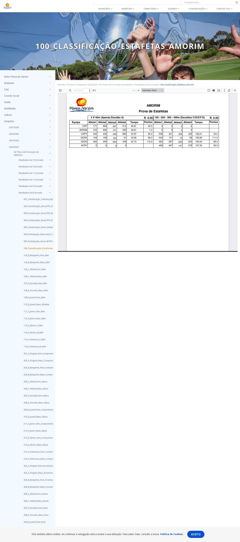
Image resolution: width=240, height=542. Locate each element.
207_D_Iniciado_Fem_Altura (35, 395)
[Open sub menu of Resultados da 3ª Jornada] (50, 166)
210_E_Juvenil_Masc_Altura (35, 416)
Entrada (61, 84)
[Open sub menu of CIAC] (50, 89)
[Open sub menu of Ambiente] (50, 83)
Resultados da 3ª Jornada (30, 166)
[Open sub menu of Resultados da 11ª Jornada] (50, 173)
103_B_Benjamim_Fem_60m (35, 255)
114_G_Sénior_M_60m (33, 332)
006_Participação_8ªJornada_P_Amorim (35, 234)
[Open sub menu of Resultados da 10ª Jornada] (50, 160)
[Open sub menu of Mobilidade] (50, 108)
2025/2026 (14, 127)
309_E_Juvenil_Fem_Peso (35, 522)
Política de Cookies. (171, 534)
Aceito (196, 534)
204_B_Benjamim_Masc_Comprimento (35, 374)
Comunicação (197, 8)
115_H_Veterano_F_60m (34, 339)
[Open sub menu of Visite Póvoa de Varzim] (50, 76)
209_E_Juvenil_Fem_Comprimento (35, 409)
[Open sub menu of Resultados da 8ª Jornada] (50, 192)
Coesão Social (11, 95)
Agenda (172, 8)
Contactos (223, 8)
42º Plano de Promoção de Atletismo (26, 153)
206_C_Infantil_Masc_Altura (35, 388)
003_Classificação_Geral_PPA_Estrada (35, 213)
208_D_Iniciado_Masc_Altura (35, 402)
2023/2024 (14, 140)
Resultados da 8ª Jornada (30, 192)
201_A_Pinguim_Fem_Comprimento (35, 353)
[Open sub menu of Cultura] (50, 115)
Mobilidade (10, 108)
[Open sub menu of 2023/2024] (50, 140)
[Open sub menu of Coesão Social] (50, 96)
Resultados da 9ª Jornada (30, 186)
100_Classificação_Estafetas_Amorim (35, 248)
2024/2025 (14, 134)
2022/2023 (14, 147)
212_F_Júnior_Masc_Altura (35, 430)
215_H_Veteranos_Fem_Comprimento (35, 451)
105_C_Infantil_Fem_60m (35, 269)
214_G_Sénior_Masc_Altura (35, 444)
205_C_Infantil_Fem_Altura (35, 381)
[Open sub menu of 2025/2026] (50, 127)
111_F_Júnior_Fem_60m (34, 311)
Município (104, 8)
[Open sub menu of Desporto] (50, 121)
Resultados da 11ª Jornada (31, 173)
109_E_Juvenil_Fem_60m (34, 297)
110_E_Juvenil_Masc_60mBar (35, 304)
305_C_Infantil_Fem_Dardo (35, 494)
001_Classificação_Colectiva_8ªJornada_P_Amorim (35, 199)
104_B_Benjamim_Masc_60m (35, 262)
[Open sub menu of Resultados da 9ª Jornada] (50, 186)
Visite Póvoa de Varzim (16, 76)
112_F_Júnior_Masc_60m (35, 318)
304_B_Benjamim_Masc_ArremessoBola (35, 487)
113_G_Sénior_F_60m (33, 325)
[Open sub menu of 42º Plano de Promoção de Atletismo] (50, 153)
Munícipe (127, 8)
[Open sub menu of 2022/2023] (50, 147)
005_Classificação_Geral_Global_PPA (35, 227)
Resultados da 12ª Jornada (31, 179)
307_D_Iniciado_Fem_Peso (35, 508)
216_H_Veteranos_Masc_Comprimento (35, 458)
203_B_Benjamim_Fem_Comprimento (35, 367)
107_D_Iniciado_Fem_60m (35, 283)
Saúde (7, 102)
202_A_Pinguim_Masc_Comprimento (35, 360)
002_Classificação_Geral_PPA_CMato (35, 206)
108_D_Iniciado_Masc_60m (35, 290)
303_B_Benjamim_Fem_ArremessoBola (35, 480)
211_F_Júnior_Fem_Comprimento (35, 423)
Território (150, 8)
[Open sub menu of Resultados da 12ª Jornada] (50, 179)
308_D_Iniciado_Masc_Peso (35, 515)
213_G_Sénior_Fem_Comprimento (35, 437)
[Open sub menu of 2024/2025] (50, 134)
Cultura (8, 114)
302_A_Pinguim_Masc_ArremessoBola (35, 472)
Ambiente (9, 83)
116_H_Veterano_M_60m (35, 346)
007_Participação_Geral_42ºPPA (35, 241)
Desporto (9, 121)
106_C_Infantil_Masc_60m (35, 276)
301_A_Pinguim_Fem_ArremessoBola (35, 465)
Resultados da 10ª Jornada (31, 160)
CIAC (6, 89)
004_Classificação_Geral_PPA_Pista (35, 220)
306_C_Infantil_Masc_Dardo (35, 501)
